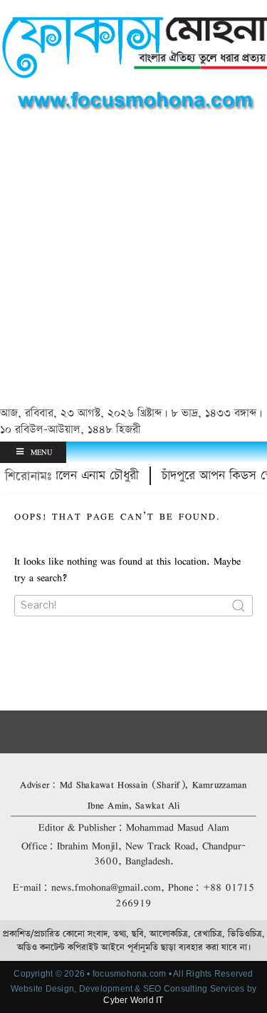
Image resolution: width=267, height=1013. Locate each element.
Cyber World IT (133, 1000)
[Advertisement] (133, 261)
